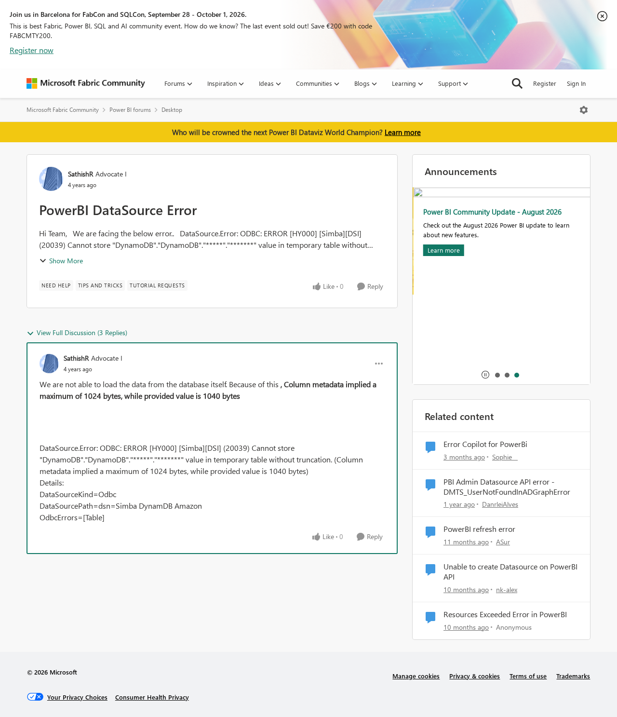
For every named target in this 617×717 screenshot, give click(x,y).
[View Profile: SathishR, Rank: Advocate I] (51, 179)
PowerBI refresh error (479, 529)
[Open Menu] (583, 110)
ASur (503, 541)
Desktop (171, 109)
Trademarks (573, 676)
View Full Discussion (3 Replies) (82, 332)
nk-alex (506, 589)
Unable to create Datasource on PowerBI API (510, 572)
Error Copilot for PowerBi (485, 444)
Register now (32, 50)
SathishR (80, 173)
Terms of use (528, 676)
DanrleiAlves (500, 504)
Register (544, 83)
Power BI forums (130, 109)
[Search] (517, 83)
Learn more (403, 132)
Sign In (576, 83)
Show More (66, 260)
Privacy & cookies (474, 676)
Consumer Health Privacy (152, 697)
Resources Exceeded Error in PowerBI (505, 614)
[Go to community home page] (86, 83)
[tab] (497, 374)
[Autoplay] (485, 374)
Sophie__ (505, 456)
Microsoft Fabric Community (63, 109)
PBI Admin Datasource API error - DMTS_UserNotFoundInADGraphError (506, 487)
